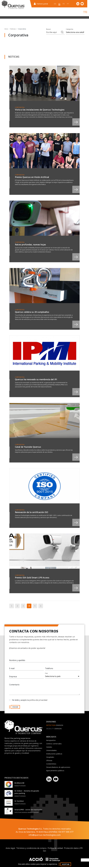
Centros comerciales (54, 744)
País (46, 673)
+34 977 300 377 (65, 831)
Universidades (51, 750)
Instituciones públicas (54, 754)
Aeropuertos (51, 740)
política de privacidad (38, 700)
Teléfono (49, 668)
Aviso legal (10, 848)
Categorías (69, 29)
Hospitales (50, 757)
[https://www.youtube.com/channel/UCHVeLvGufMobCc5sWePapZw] (82, 3)
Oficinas (49, 760)
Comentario (14, 684)
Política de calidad (55, 848)
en (55, 4)
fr (64, 4)
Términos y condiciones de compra (31, 848)
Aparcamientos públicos (55, 770)
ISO (44, 851)
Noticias (13, 29)
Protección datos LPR (73, 848)
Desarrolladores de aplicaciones (58, 767)
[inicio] (13, 5)
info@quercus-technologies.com (45, 835)
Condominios (51, 764)
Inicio (6, 29)
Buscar (48, 29)
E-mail (11, 668)
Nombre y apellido (17, 660)
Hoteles (49, 747)
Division (54, 725)
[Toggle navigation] (83, 12)
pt (68, 4)
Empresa (13, 676)
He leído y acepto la (29, 700)
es (59, 4)
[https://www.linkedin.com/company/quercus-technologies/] (78, 3)
